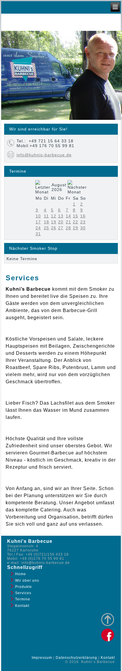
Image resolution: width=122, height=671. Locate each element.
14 (68, 216)
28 (68, 227)
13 (60, 216)
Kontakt (22, 606)
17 (38, 222)
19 (53, 222)
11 (46, 216)
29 (75, 227)
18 (46, 222)
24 (38, 227)
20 (60, 222)
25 (46, 227)
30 (83, 227)
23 (83, 222)
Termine (22, 599)
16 (83, 216)
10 (38, 216)
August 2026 (59, 187)
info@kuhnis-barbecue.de (44, 154)
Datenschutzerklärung (76, 658)
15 (75, 216)
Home (20, 574)
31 (38, 233)
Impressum (42, 658)
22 (75, 222)
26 (53, 227)
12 (53, 216)
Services (23, 593)
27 (60, 227)
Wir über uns (27, 580)
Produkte (23, 587)
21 (68, 222)
